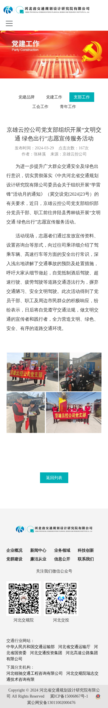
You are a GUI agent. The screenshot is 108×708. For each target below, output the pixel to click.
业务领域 (62, 550)
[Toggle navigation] (9, 22)
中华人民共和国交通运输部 (30, 647)
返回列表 (54, 478)
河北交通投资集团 (46, 653)
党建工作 (54, 97)
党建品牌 (26, 97)
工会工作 (40, 106)
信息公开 (62, 559)
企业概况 (14, 550)
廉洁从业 (38, 559)
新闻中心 (38, 550)
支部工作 (82, 97)
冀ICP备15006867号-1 (69, 696)
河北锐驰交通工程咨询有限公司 (34, 673)
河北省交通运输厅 (74, 647)
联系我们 (86, 559)
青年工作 (68, 106)
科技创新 (86, 550)
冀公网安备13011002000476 (51, 702)
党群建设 (14, 559)
